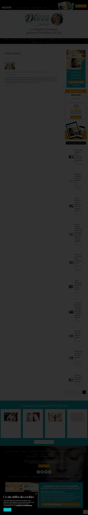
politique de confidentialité (24, 505)
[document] (44, 257)
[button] (35, 493)
